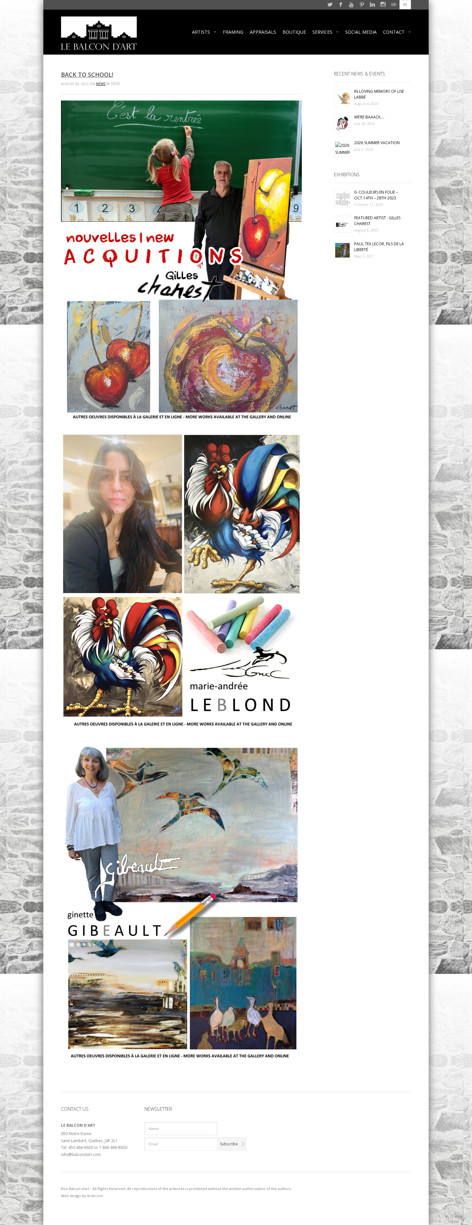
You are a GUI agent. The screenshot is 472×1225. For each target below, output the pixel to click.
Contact (394, 32)
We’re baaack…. (369, 117)
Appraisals (263, 32)
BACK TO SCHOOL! (87, 74)
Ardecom (95, 1195)
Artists (201, 32)
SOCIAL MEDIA (361, 32)
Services (322, 32)
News (100, 84)
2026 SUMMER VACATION (377, 142)
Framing (233, 32)
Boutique (294, 32)
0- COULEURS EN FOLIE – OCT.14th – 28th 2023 (376, 195)
